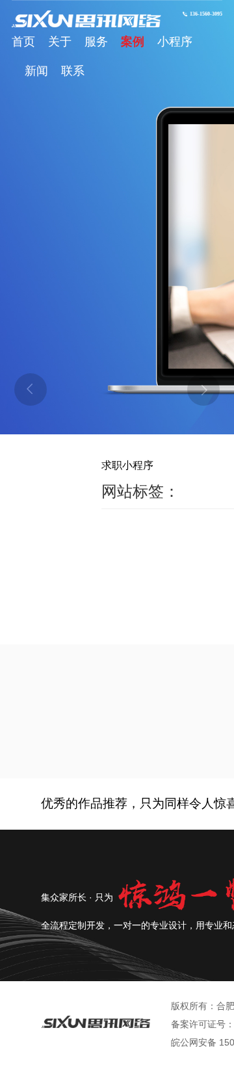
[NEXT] (203, 389)
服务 (96, 41)
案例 (132, 41)
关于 (60, 41)
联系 (72, 70)
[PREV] (30, 389)
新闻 (36, 70)
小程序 (174, 41)
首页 (23, 41)
